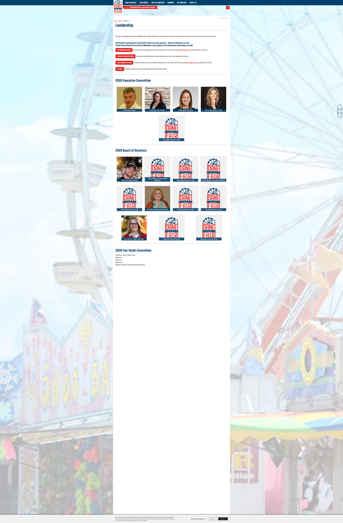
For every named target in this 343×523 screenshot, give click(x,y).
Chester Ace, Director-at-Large (129, 180)
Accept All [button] (223, 519)
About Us (193, 3)
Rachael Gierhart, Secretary (185, 110)
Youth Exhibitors (157, 3)
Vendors (170, 3)
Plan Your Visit (130, 3)
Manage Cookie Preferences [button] (198, 519)
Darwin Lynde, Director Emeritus (209, 239)
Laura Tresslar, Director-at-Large (213, 110)
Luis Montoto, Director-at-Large (129, 210)
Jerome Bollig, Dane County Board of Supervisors (157, 179)
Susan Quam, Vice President (157, 110)
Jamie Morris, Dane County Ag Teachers (157, 210)
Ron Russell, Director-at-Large (213, 210)
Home (115, 21)
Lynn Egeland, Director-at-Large (171, 140)
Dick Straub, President (129, 110)
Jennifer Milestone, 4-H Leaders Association (213, 180)
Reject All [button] (212, 519)
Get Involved (181, 3)
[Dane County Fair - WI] (118, 7)
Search (228, 7)
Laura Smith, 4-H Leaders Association (134, 239)
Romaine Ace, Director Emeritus (171, 239)
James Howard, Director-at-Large (185, 180)
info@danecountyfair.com (185, 50)
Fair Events (144, 3)
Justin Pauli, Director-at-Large (185, 210)
